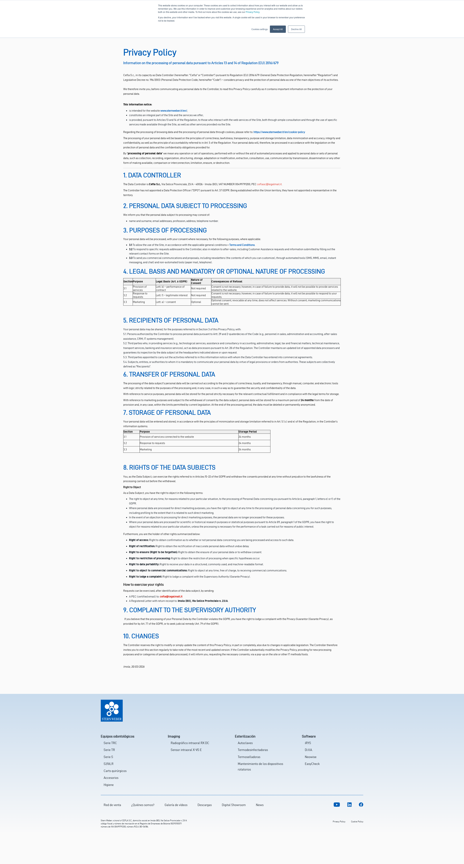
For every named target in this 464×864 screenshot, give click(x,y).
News (260, 805)
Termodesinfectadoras (253, 749)
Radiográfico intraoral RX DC (190, 743)
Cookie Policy (357, 821)
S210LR (108, 763)
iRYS (308, 743)
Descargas (205, 805)
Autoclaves (245, 743)
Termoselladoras (249, 757)
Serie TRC (110, 743)
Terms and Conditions (242, 244)
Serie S (108, 757)
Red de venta (112, 805)
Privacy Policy (252, 11)
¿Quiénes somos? (142, 805)
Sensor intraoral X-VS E (186, 749)
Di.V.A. (308, 749)
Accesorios (111, 777)
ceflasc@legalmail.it (269, 184)
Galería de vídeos (176, 805)
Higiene (109, 784)
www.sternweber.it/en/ (173, 110)
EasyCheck (312, 763)
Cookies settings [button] (259, 29)
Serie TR (109, 749)
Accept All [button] (278, 29)
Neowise (310, 757)
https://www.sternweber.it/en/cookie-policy (279, 132)
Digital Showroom (234, 805)
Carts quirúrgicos (115, 771)
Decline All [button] (296, 29)
